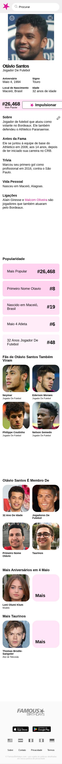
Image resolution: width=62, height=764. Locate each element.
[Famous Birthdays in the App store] (20, 729)
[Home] (31, 712)
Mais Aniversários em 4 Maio (26, 570)
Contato (22, 750)
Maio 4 (7, 82)
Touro (36, 82)
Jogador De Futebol (16, 70)
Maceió (8, 91)
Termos (51, 750)
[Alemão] (52, 740)
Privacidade (36, 750)
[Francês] (31, 740)
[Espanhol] (20, 740)
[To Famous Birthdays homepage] (6, 6)
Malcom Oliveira (36, 200)
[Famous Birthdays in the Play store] (42, 729)
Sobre (10, 750)
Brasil (18, 91)
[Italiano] (41, 740)
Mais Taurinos (14, 616)
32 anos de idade (44, 91)
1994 (17, 82)
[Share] (12, 18)
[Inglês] (10, 740)
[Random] (50, 18)
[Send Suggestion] (58, 118)
